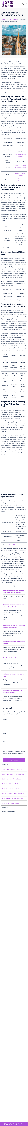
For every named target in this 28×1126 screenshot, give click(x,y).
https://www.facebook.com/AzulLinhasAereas (20, 168)
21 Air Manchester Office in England (13, 774)
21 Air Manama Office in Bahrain (12, 779)
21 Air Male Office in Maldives (11, 784)
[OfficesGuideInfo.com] (7, 4)
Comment (6, 719)
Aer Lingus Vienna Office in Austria (13, 794)
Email (5, 741)
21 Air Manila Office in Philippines (12, 769)
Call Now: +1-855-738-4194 (14, 1124)
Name (5, 733)
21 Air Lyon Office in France (10, 803)
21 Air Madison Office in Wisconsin (12, 798)
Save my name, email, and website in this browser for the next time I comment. (14, 752)
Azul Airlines (15, 19)
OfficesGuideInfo (6, 19)
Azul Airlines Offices (11, 545)
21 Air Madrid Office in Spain (10, 789)
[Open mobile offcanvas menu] (26, 4)
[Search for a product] (23, 4)
